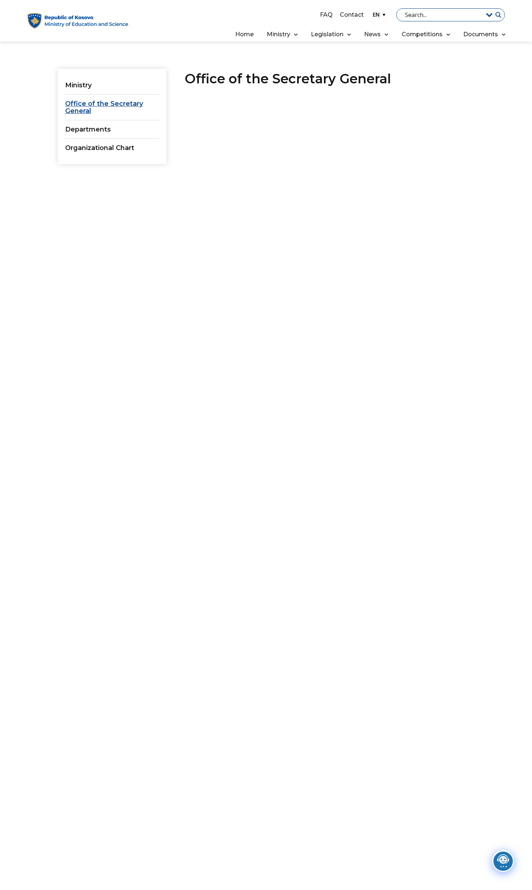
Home (244, 34)
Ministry (278, 34)
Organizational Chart (99, 148)
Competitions (422, 34)
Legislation (327, 34)
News (372, 34)
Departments (88, 129)
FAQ (326, 14)
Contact (352, 14)
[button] (378, 15)
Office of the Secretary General (104, 107)
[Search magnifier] (498, 14)
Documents (480, 34)
